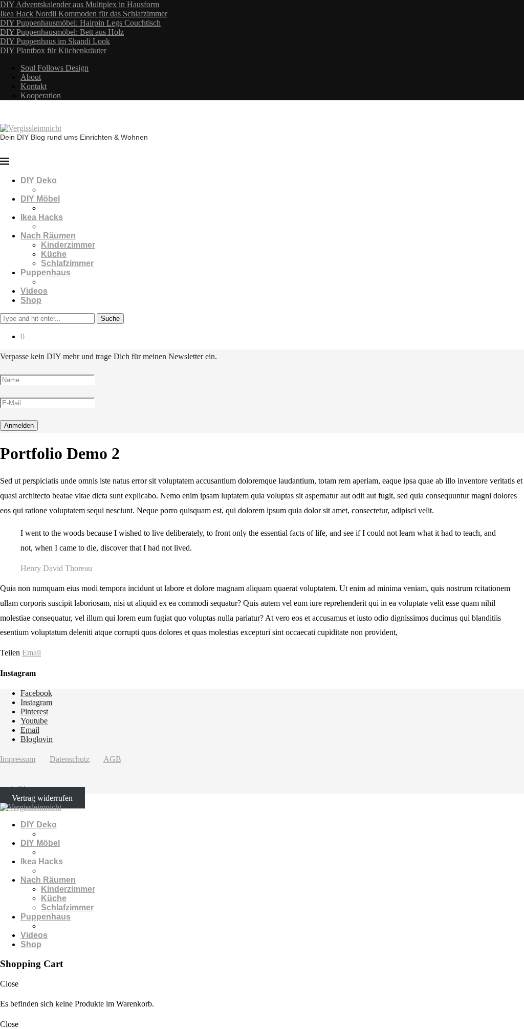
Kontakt (33, 86)
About (30, 77)
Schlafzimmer (67, 263)
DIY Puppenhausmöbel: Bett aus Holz (62, 32)
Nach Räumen (48, 235)
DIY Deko (38, 180)
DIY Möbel (40, 198)
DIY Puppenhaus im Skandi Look (55, 41)
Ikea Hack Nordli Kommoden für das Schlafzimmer (83, 13)
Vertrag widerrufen (42, 798)
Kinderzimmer (68, 244)
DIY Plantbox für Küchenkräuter (53, 50)
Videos (34, 291)
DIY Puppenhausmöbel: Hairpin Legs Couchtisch (80, 22)
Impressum (17, 759)
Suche (110, 318)
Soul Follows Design (54, 67)
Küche (54, 254)
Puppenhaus (45, 272)
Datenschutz (70, 759)
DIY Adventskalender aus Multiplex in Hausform (79, 4)
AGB (112, 759)
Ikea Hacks (41, 217)
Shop (30, 300)
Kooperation (40, 95)
